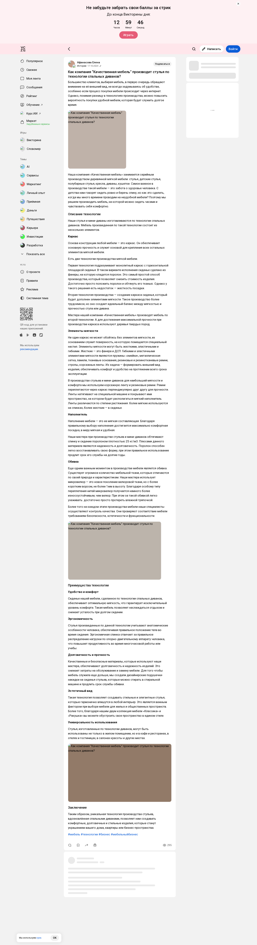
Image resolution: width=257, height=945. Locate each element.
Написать (214, 49)
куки (39, 937)
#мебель (74, 834)
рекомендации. (29, 349)
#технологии (89, 834)
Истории (81, 66)
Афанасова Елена (88, 62)
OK (54, 937)
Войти (233, 49)
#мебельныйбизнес (124, 834)
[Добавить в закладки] (78, 845)
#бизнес (104, 834)
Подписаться (162, 64)
